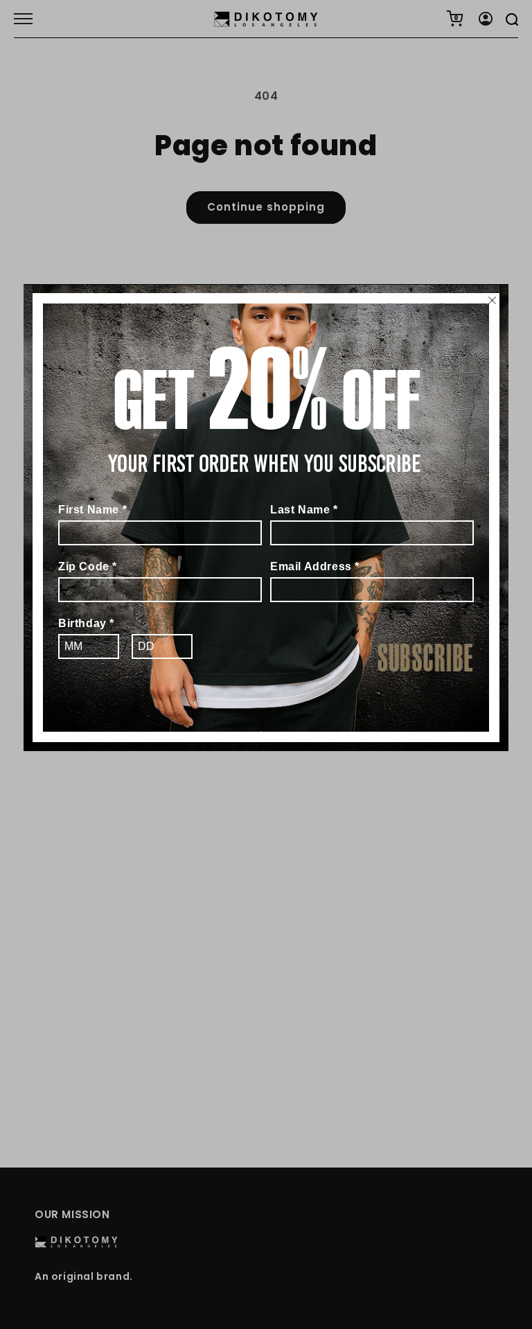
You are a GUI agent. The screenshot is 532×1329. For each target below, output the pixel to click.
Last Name (304, 510)
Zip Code (87, 566)
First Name (92, 510)
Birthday (86, 623)
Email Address (315, 566)
